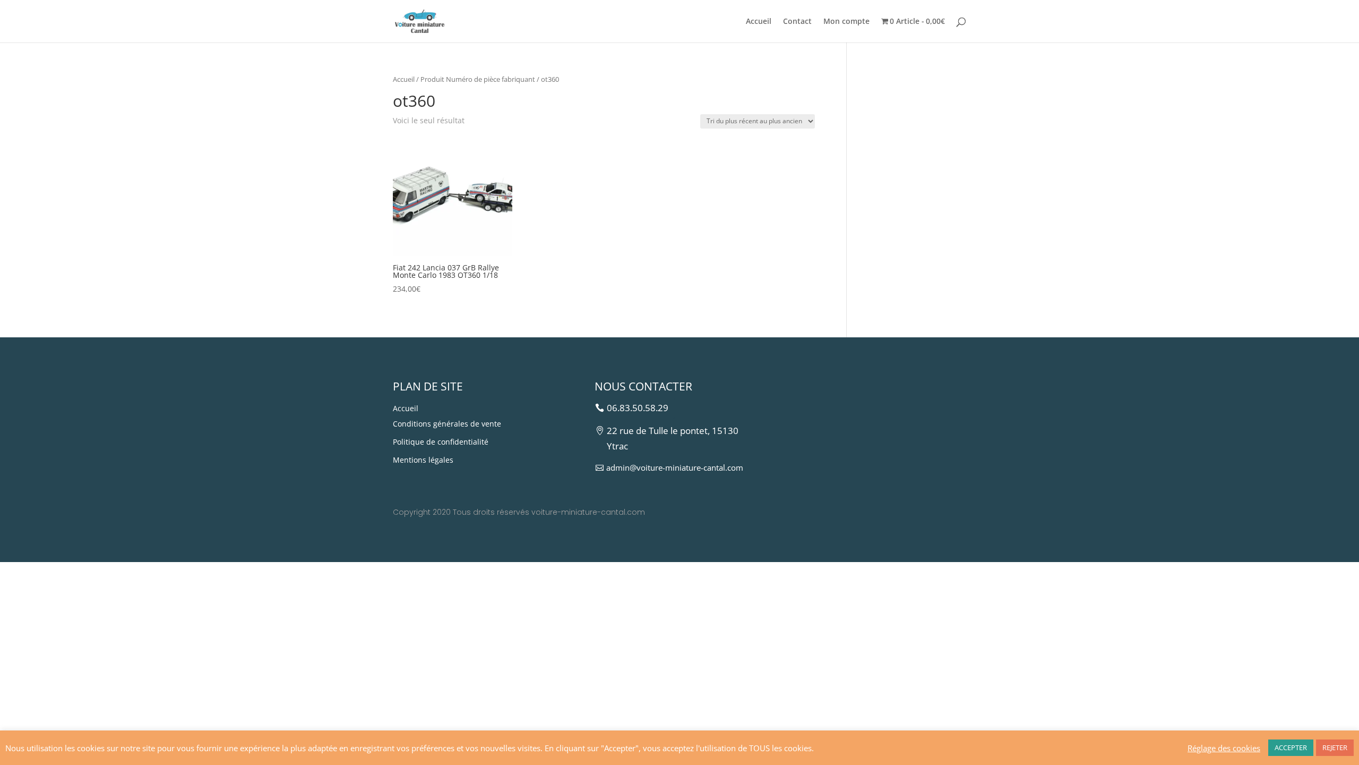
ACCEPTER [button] (1291, 747)
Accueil (758, 22)
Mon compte (846, 22)
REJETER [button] (1334, 747)
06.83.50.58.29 (637, 408)
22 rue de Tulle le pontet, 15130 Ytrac (672, 438)
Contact (797, 22)
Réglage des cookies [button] (1224, 748)
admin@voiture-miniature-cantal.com (674, 467)
